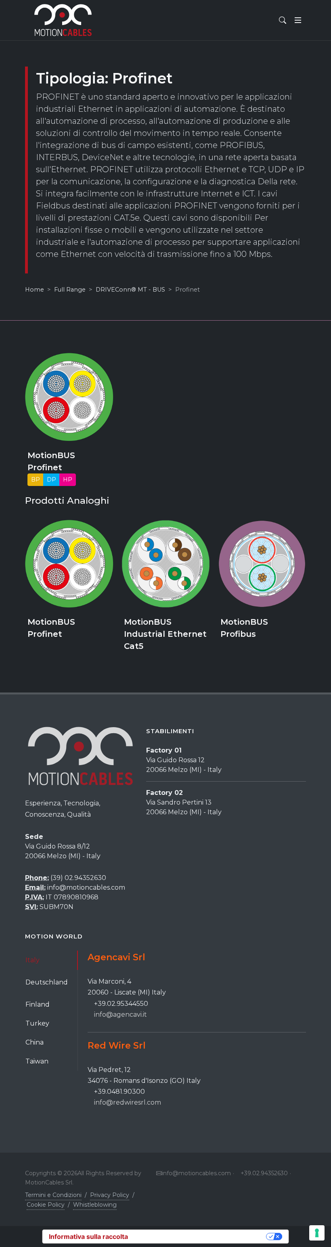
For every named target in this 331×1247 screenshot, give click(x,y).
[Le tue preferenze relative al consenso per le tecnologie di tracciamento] (317, 1233)
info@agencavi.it (120, 1014)
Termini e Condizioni (53, 1195)
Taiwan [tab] (36, 1061)
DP (51, 479)
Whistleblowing (95, 1204)
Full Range (70, 289)
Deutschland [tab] (46, 982)
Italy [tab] (32, 960)
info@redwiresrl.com (127, 1102)
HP (67, 479)
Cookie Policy (46, 1204)
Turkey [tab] (37, 1023)
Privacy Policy (109, 1195)
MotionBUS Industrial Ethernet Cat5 (165, 634)
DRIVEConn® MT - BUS (130, 289)
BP (35, 479)
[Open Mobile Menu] (298, 20)
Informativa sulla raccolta (88, 1236)
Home (34, 289)
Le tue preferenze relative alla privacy (201, 1236)
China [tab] (34, 1042)
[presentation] (17, 590)
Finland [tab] (37, 1004)
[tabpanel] (197, 1029)
